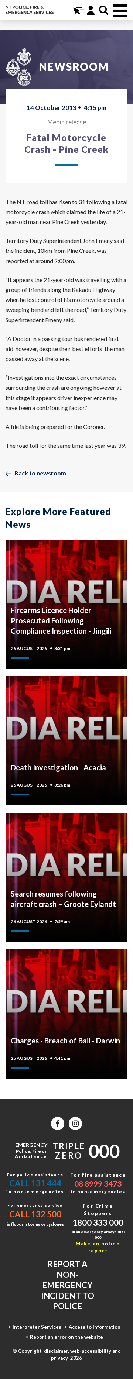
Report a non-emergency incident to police (67, 1285)
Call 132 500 (35, 1214)
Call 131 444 (35, 1183)
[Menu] (120, 11)
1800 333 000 (97, 1223)
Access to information (94, 1327)
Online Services (77, 10)
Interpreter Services (37, 1327)
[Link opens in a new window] (57, 1123)
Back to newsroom (40, 473)
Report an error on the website (66, 1337)
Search (103, 10)
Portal (90, 10)
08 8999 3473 (98, 1183)
